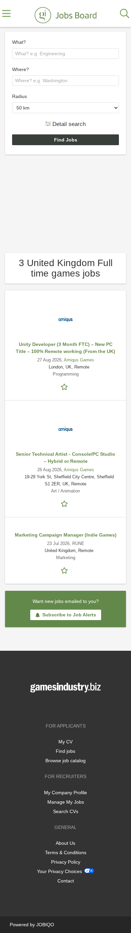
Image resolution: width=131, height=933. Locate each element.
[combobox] (65, 53)
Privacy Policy (65, 862)
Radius (19, 96)
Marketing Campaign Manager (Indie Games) (66, 535)
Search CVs (65, 811)
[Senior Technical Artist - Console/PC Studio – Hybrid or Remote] (65, 429)
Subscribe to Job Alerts (69, 614)
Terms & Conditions (65, 852)
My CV (65, 741)
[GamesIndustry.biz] (65, 14)
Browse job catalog (65, 760)
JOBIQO (45, 924)
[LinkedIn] (76, 706)
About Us (65, 843)
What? (19, 42)
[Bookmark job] (65, 386)
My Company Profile (65, 792)
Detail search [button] (68, 124)
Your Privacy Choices (59, 871)
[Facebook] (55, 706)
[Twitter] (67, 706)
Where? (20, 69)
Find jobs (65, 751)
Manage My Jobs (65, 802)
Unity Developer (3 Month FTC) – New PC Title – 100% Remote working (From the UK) (65, 348)
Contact (65, 880)
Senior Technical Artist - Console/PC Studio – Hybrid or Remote (65, 457)
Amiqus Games (79, 360)
